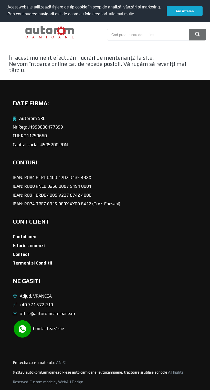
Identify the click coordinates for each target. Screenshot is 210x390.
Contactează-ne (48, 328)
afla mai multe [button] (121, 14)
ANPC (61, 362)
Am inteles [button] (184, 11)
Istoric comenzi (29, 245)
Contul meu (24, 236)
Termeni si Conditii (32, 263)
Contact (21, 254)
